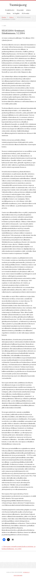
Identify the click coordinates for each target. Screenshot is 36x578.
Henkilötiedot (9, 10)
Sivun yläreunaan (18, 575)
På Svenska (25, 13)
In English (16, 13)
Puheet (11, 17)
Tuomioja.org (18, 5)
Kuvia (8, 13)
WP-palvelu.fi (26, 572)
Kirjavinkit (20, 10)
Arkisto (28, 10)
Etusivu (4, 17)
